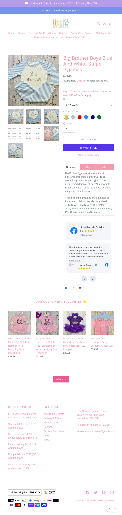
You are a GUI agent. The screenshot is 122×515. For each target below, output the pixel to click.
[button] (74, 260)
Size (65, 99)
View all (61, 379)
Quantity (67, 123)
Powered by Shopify (105, 500)
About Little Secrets (53, 414)
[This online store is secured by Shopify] (49, 492)
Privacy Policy (50, 422)
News (46, 435)
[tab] (71, 167)
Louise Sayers (86, 265)
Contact (47, 427)
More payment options (88, 155)
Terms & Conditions (53, 431)
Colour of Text (70, 111)
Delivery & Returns (53, 418)
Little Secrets (91, 500)
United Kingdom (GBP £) (24, 492)
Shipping (80, 80)
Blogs (46, 440)
